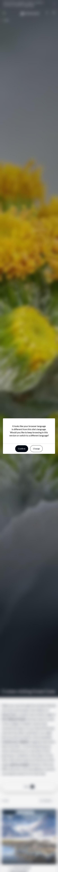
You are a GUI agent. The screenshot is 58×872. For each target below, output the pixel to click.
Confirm (21, 448)
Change (36, 448)
